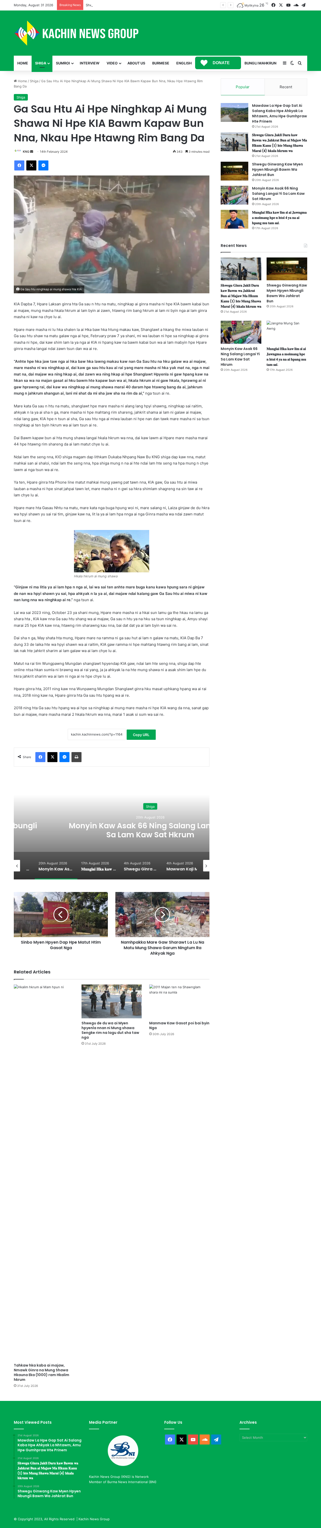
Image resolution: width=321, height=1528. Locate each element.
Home (22, 63)
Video (112, 63)
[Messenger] (43, 165)
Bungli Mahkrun (260, 63)
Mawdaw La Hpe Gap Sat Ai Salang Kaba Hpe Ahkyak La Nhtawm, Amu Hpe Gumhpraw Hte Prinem (279, 113)
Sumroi (63, 63)
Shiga (40, 63)
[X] (31, 165)
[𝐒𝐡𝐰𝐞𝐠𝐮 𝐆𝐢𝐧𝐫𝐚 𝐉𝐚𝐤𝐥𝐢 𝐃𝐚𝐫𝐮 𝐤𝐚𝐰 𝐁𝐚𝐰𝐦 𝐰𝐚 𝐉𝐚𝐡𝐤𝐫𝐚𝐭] (234, 141)
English (184, 63)
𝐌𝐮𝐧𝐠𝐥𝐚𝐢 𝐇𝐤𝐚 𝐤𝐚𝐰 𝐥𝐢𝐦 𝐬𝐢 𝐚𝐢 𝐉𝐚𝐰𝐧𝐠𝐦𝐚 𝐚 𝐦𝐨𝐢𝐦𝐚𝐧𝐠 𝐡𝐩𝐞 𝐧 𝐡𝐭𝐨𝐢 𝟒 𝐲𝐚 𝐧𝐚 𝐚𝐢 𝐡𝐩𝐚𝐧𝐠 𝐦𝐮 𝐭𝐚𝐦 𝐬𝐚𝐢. (279, 217)
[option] (111, 829)
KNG (26, 151)
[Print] (76, 757)
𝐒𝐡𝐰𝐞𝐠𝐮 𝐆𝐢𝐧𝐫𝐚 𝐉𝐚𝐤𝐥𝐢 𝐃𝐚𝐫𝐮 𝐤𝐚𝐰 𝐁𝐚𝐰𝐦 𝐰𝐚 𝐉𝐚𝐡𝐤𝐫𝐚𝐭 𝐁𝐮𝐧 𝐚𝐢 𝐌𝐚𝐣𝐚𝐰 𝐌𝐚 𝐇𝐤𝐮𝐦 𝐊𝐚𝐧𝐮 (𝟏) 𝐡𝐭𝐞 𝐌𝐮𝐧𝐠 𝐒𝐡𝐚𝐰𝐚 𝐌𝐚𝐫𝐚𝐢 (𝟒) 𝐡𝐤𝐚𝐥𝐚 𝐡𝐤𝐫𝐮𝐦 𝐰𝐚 (279, 142)
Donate (221, 63)
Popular (243, 86)
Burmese (160, 63)
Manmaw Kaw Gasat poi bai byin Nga (179, 1025)
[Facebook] (19, 165)
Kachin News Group (94, 1519)
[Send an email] (31, 151)
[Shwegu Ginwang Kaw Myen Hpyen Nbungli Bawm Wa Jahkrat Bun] (234, 171)
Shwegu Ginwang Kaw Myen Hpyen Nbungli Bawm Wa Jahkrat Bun (138, 5)
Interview (90, 63)
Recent (286, 86)
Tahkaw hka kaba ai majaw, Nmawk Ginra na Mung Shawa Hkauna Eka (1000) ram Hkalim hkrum (41, 1372)
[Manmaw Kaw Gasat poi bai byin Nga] (179, 1001)
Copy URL (141, 735)
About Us (136, 63)
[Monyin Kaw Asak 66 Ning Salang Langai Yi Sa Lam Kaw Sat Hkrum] (234, 195)
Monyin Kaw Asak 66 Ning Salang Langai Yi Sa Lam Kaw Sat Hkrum (111, 830)
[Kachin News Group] (76, 33)
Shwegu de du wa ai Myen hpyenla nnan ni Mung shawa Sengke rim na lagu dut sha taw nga (110, 1030)
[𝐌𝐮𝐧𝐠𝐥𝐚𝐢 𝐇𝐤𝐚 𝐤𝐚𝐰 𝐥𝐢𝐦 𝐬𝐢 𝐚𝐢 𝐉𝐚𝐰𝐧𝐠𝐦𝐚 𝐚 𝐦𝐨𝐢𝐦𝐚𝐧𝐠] (234, 219)
